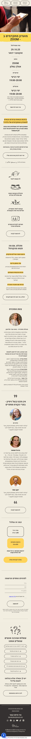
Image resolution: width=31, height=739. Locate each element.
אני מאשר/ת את (16, 596)
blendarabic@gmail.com (15, 717)
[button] (4, 735)
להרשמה (15, 604)
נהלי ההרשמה (12, 596)
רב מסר (6, 738)
